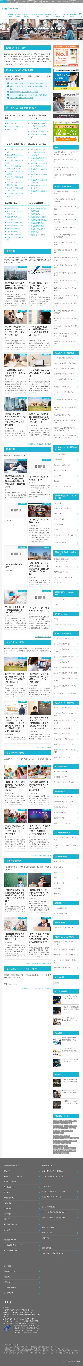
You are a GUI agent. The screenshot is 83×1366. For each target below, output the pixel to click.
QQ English (58, 476)
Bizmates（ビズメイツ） (62, 465)
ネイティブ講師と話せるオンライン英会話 (65, 200)
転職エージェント (48, 1233)
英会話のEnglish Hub (73, 1361)
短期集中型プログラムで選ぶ (64, 374)
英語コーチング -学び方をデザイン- (65, 176)
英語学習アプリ (31, 1)
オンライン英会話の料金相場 (64, 657)
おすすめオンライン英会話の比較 (65, 693)
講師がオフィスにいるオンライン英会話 (65, 289)
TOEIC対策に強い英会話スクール (65, 358)
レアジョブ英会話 (60, 454)
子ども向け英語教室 (61, 777)
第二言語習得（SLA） (39, 217)
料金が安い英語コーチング (63, 415)
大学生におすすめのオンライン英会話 (65, 327)
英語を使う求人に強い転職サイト (65, 949)
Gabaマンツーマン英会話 (62, 508)
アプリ (63, 15)
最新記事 (10, 15)
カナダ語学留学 (13, 231)
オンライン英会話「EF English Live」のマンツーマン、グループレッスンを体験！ (70, 1019)
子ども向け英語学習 (10, 1224)
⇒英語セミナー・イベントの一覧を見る (36, 988)
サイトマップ (8, 1293)
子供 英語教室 (58, 1150)
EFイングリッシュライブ (62, 486)
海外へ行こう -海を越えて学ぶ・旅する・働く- (65, 168)
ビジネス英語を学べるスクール (64, 368)
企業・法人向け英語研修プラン (64, 927)
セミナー (18, 15)
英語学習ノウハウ (72, 1)
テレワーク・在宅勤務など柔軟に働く (65, 961)
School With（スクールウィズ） (64, 624)
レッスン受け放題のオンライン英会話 (65, 266)
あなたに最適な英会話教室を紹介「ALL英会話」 (19, 1323)
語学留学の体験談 (13, 228)
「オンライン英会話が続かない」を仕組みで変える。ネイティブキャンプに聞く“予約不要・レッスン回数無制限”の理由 (70, 1008)
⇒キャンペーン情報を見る (41, 855)
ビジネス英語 (73, 1120)
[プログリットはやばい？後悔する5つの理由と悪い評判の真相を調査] (57, 1052)
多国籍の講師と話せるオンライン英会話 (65, 259)
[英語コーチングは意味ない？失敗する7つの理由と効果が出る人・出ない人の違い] (57, 1063)
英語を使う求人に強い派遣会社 (64, 955)
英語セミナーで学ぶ (38, 235)
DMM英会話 (58, 459)
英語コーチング (58, 1143)
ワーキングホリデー (69, 1148)
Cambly (56, 481)
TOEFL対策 (45, 1)
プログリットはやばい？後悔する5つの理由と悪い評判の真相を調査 (70, 1050)
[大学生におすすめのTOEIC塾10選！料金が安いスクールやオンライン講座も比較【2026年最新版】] (57, 1041)
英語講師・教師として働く (63, 968)
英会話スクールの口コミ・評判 (64, 744)
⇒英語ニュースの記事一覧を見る (39, 444)
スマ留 (56, 619)
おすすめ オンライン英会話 (61, 1135)
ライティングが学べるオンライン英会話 (65, 274)
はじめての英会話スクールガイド (53, 1176)
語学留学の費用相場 (14, 222)
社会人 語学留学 (58, 1125)
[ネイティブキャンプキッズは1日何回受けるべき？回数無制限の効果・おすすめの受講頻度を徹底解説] (57, 1000)
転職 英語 (56, 1153)
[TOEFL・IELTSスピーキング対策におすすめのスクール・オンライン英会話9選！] (57, 1094)
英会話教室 (47, 15)
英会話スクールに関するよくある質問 (65, 751)
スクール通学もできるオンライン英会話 (65, 282)
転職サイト (45, 1238)
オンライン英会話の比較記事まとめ (54, 1212)
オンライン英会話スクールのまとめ (65, 687)
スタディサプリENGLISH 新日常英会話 (65, 838)
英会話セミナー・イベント (13, 1176)
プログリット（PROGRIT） (63, 567)
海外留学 (74, 1140)
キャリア (79, 1)
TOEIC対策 (38, 1)
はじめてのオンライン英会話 (64, 638)
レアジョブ (11, 129)
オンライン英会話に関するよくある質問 (65, 679)
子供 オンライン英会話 (69, 1150)
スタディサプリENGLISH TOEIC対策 (65, 846)
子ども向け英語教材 (61, 771)
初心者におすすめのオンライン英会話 (65, 304)
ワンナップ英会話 (60, 542)
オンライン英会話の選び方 (63, 662)
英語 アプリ (67, 1143)
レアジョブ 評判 (58, 1148)
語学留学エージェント (15, 225)
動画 (55, 877)
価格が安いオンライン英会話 (64, 214)
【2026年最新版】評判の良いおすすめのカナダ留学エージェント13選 (70, 1080)
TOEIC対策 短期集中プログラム (65, 363)
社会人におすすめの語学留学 (64, 796)
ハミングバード (59, 599)
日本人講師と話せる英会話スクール (65, 401)
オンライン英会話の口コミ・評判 (65, 673)
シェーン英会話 (59, 519)
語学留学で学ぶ (13, 208)
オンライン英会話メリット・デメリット (65, 650)
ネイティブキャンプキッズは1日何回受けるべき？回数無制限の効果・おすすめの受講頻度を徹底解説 (70, 997)
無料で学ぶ (35, 232)
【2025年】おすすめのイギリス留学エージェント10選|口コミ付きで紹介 (70, 1102)
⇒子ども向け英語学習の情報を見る (38, 963)
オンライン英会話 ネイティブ (62, 1140)
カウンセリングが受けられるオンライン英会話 (65, 297)
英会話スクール (10, 1)
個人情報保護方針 (10, 1287)
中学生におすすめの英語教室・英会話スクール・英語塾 (65, 437)
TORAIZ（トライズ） (61, 572)
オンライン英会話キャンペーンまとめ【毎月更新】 (28, 95)
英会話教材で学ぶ (37, 223)
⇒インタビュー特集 (44, 747)
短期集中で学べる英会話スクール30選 (24, 92)
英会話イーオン (59, 513)
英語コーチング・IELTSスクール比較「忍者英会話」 (21, 1321)
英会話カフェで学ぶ (38, 229)
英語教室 (75, 1138)
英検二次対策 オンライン (61, 1128)
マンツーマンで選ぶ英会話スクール (65, 393)
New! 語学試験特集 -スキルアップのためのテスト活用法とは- (65, 153)
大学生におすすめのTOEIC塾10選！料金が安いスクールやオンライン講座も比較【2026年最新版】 (70, 1039)
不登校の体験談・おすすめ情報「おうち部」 (18, 1310)
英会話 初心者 (68, 1138)
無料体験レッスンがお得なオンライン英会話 (65, 221)
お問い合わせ (8, 1282)
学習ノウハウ (26, 15)
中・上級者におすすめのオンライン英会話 (65, 312)
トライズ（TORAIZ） (38, 131)
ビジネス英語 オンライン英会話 (62, 1123)
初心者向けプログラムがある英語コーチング (65, 408)
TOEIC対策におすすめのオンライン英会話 (65, 228)
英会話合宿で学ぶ (37, 226)
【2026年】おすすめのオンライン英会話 (65, 192)
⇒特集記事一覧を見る (43, 637)
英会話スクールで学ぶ (39, 149)
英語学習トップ (3, 1)
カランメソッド (58, 1138)
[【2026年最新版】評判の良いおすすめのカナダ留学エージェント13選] (57, 1083)
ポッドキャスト (59, 883)
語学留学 (7, 1192)
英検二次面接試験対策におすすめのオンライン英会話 (65, 335)
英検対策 (58, 1)
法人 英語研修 (64, 1153)
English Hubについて (11, 1271)
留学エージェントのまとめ (63, 823)
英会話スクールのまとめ (62, 757)
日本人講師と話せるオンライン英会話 (65, 251)
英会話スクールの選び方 (62, 733)
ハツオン (57, 604)
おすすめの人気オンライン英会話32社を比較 (26, 83)
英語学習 (56, 1120)
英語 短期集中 (64, 1120)
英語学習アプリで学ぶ (39, 220)
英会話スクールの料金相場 (63, 728)
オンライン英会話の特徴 (62, 644)
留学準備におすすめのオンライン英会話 (65, 342)
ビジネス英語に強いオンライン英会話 (65, 208)
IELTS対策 (51, 1)
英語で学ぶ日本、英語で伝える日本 (65, 161)
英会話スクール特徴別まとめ (64, 739)
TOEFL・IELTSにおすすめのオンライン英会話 (65, 236)
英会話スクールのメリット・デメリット (65, 722)
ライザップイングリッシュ (63, 577)
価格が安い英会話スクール (63, 387)
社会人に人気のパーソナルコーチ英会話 (65, 714)
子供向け (65, 1)
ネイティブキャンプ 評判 (61, 1145)
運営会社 (7, 1277)
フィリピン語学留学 (14, 234)
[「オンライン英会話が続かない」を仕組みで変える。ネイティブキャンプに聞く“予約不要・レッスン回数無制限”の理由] (57, 1010)
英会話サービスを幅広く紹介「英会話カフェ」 (19, 1312)
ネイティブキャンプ (14, 126)
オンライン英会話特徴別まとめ (64, 667)
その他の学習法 (72, 15)
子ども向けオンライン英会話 (64, 782)
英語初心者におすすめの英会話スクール (65, 421)
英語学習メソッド (37, 214)
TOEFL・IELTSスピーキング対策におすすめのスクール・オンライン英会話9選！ (70, 1091)
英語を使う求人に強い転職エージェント (65, 943)
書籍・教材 (57, 888)
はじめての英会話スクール (63, 708)
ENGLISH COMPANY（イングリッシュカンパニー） (39, 125)
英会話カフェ (58, 867)
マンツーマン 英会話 (66, 1130)
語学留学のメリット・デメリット (65, 802)
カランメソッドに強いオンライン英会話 (65, 243)
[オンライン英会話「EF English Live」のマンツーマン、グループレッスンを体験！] (57, 1021)
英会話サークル (59, 872)
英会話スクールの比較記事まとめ (53, 1217)
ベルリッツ (57, 503)
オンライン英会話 (17, 1)
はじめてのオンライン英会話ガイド (54, 1171)
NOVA (56, 529)
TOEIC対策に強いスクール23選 (21, 98)
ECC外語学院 (58, 524)
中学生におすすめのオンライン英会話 (65, 319)
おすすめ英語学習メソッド (63, 908)
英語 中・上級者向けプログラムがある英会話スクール (65, 429)
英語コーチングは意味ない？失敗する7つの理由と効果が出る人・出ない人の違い (70, 1061)
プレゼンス (57, 583)
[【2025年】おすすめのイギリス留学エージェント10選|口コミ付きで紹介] (57, 1105)
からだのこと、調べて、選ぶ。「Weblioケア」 (19, 1319)
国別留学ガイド (59, 818)
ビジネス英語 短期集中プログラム (65, 380)
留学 (24, 1)
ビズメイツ (11, 123)
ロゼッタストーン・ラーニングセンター (65, 536)
